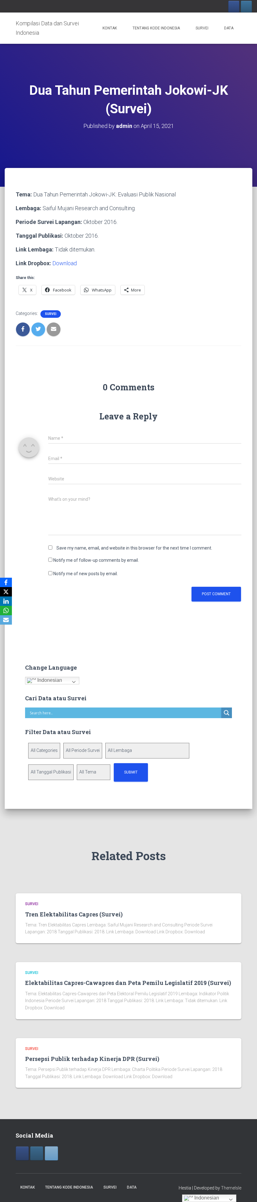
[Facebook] (233, 7)
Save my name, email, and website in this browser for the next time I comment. (134, 547)
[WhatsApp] (6, 610)
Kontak (109, 28)
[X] (6, 591)
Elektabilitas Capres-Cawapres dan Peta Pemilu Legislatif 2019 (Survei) (128, 982)
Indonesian (49, 680)
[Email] (6, 620)
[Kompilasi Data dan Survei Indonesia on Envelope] (51, 1153)
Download (64, 263)
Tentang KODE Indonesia (156, 28)
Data (228, 28)
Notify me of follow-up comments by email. (96, 560)
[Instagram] (246, 7)
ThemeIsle (231, 1187)
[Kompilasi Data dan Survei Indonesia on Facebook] (22, 1153)
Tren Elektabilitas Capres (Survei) (74, 914)
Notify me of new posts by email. (85, 573)
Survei (202, 28)
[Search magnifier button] (226, 713)
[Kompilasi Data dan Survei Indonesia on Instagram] (36, 1153)
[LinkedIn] (6, 601)
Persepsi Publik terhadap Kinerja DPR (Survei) (92, 1059)
